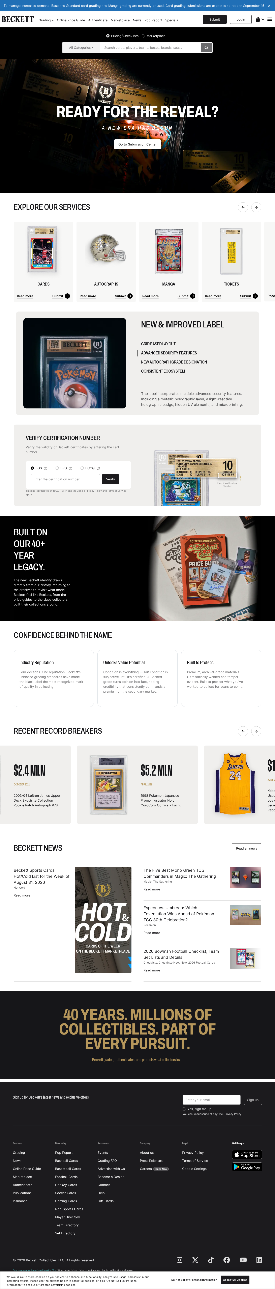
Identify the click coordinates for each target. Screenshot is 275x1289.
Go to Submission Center (137, 144)
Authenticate (98, 20)
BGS (38, 468)
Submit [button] (214, 19)
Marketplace (120, 20)
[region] (137, 1280)
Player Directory (67, 1217)
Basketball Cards (68, 1169)
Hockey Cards (66, 1185)
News (137, 20)
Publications (22, 1193)
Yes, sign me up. (199, 1109)
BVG (63, 468)
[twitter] (195, 1260)
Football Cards (66, 1177)
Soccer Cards (65, 1193)
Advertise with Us (111, 1169)
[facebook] (227, 1260)
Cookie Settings (194, 1169)
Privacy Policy (94, 490)
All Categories (80, 48)
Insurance (20, 1201)
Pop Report (153, 20)
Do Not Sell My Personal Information (194, 1279)
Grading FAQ (107, 1161)
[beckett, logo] (18, 19)
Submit (57, 296)
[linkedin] (257, 1260)
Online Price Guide (71, 20)
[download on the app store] (247, 1154)
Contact (104, 1185)
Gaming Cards (66, 1201)
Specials (171, 20)
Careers (153, 1169)
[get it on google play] (247, 1167)
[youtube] (243, 1260)
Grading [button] (45, 20)
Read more (25, 296)
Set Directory (65, 1233)
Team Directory (67, 1225)
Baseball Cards (66, 1161)
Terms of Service (116, 490)
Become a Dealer (111, 1177)
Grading (19, 1153)
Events (103, 1153)
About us (147, 1153)
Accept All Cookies (235, 1279)
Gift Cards (106, 1201)
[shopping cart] (260, 19)
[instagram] (182, 1260)
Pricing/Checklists (125, 36)
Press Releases (151, 1161)
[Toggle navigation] (269, 19)
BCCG (90, 468)
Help (101, 1193)
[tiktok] (211, 1260)
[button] (241, 19)
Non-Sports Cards (69, 1209)
